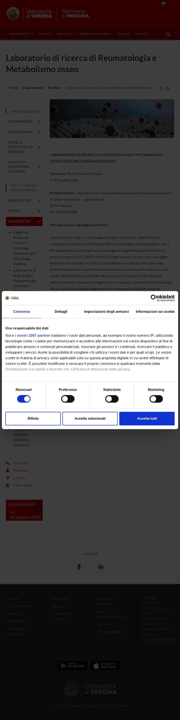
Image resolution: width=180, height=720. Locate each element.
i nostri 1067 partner (32, 335)
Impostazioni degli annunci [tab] (106, 311)
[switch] (68, 399)
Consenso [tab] (21, 311)
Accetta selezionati (90, 418)
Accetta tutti (147, 418)
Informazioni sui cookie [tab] (155, 311)
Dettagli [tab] (61, 311)
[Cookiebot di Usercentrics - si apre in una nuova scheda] (154, 298)
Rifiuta (33, 418)
